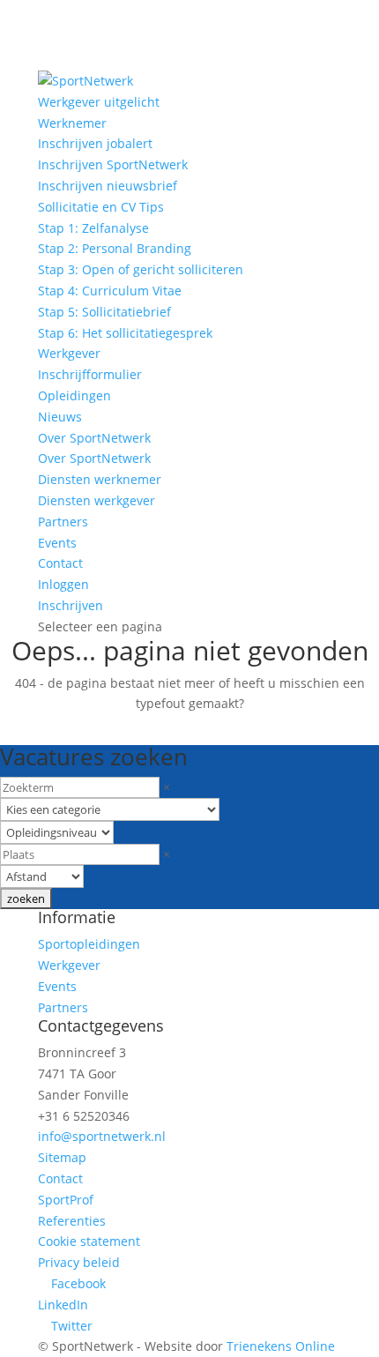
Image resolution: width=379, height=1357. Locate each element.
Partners (63, 521)
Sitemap (62, 1157)
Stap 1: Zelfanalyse (93, 228)
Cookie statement (89, 1241)
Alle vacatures (76, 730)
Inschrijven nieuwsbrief (107, 185)
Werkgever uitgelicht (99, 101)
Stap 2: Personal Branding (114, 248)
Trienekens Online (281, 1346)
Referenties (72, 1220)
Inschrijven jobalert (95, 143)
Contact (60, 563)
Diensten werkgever (96, 500)
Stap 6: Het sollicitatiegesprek (125, 332)
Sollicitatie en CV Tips (101, 206)
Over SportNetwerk (94, 437)
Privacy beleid (79, 1262)
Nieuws (60, 416)
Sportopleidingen (89, 944)
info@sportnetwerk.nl (102, 1136)
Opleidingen (74, 395)
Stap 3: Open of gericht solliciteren (140, 269)
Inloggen (63, 584)
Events (57, 542)
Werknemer (72, 123)
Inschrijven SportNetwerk (113, 164)
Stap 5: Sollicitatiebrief (104, 311)
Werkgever (69, 353)
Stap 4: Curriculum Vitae (110, 290)
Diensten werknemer (99, 479)
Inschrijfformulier (90, 374)
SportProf (65, 1199)
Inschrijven (70, 605)
